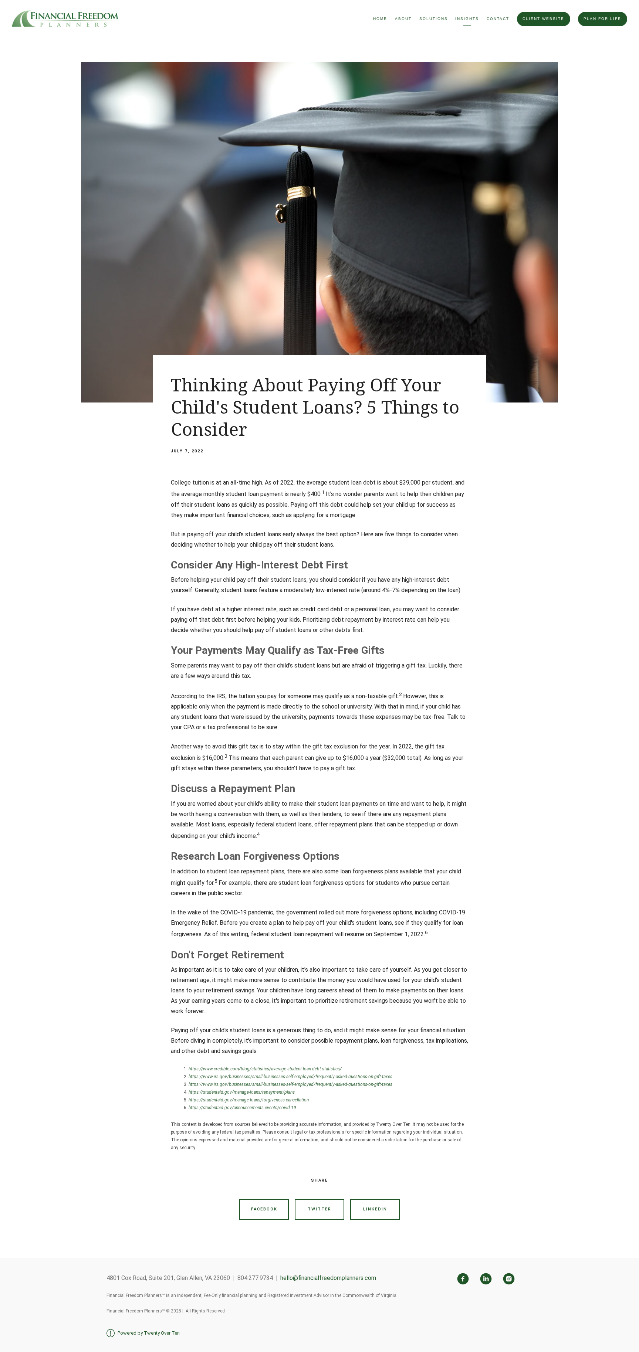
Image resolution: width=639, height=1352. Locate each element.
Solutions (433, 19)
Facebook (264, 1209)
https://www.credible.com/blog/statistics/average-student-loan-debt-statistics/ (265, 1068)
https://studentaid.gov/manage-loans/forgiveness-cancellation (249, 1100)
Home (380, 19)
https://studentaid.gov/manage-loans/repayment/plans (242, 1092)
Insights (467, 19)
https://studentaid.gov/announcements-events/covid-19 (242, 1107)
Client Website (543, 19)
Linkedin (375, 1209)
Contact (498, 19)
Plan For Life (602, 19)
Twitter (319, 1209)
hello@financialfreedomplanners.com (328, 1277)
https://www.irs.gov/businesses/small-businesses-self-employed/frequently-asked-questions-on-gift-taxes (290, 1076)
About (403, 19)
